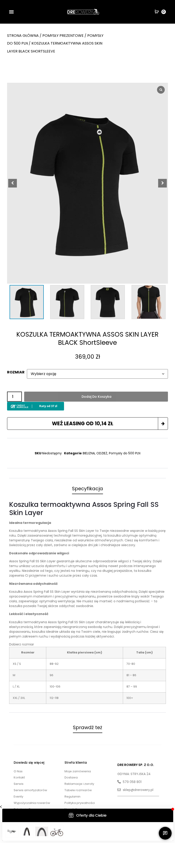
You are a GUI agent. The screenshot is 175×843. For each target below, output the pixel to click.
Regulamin (72, 796)
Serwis (18, 784)
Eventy (18, 796)
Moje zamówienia (77, 771)
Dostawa (71, 777)
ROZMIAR (16, 372)
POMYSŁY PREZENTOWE (63, 35)
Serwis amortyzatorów (30, 790)
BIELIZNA (89, 453)
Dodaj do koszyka (96, 396)
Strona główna (23, 35)
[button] (11, 12)
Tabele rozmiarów (78, 790)
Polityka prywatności (79, 803)
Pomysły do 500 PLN (124, 453)
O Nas (18, 771)
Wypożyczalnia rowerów (32, 803)
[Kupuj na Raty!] (35, 405)
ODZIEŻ (101, 453)
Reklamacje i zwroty (79, 784)
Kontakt (19, 777)
